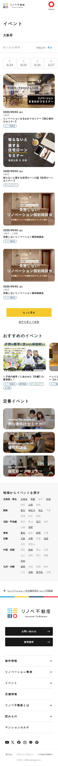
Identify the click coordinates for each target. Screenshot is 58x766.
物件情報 (11, 660)
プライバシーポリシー (25, 754)
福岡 (23, 566)
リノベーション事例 (19, 672)
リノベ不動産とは (17, 705)
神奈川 (31, 510)
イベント (11, 683)
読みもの (11, 716)
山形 (30, 504)
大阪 (23, 538)
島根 (30, 549)
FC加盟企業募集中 (45, 754)
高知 (23, 561)
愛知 (23, 533)
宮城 (48, 499)
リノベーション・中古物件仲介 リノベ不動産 (30, 590)
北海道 (24, 499)
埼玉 (40, 510)
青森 (33, 499)
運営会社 (8, 754)
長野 (30, 527)
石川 (38, 521)
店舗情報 (11, 694)
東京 (23, 510)
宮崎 (30, 572)
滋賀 (46, 538)
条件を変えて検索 (29, 322)
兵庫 (30, 538)
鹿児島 (39, 572)
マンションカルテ (17, 727)
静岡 (38, 533)
